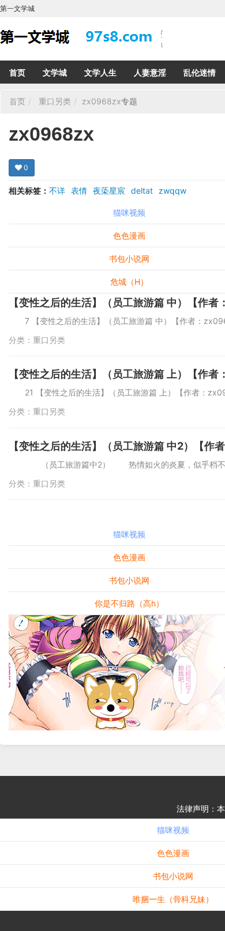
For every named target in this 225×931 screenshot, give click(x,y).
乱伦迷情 (199, 72)
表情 (79, 190)
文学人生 (100, 72)
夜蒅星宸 (109, 190)
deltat (142, 190)
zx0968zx (101, 101)
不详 (57, 190)
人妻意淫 (150, 72)
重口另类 (55, 101)
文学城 (55, 72)
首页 (17, 72)
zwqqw (172, 190)
